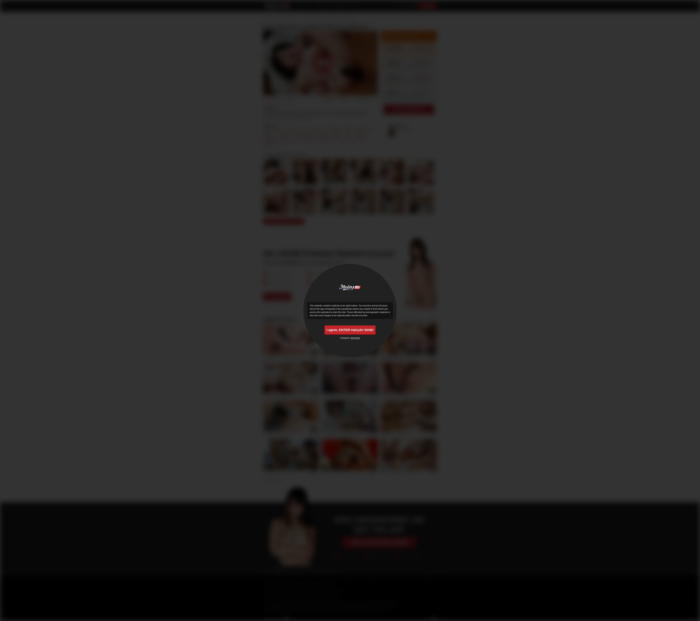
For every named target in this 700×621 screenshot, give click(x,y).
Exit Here (355, 338)
